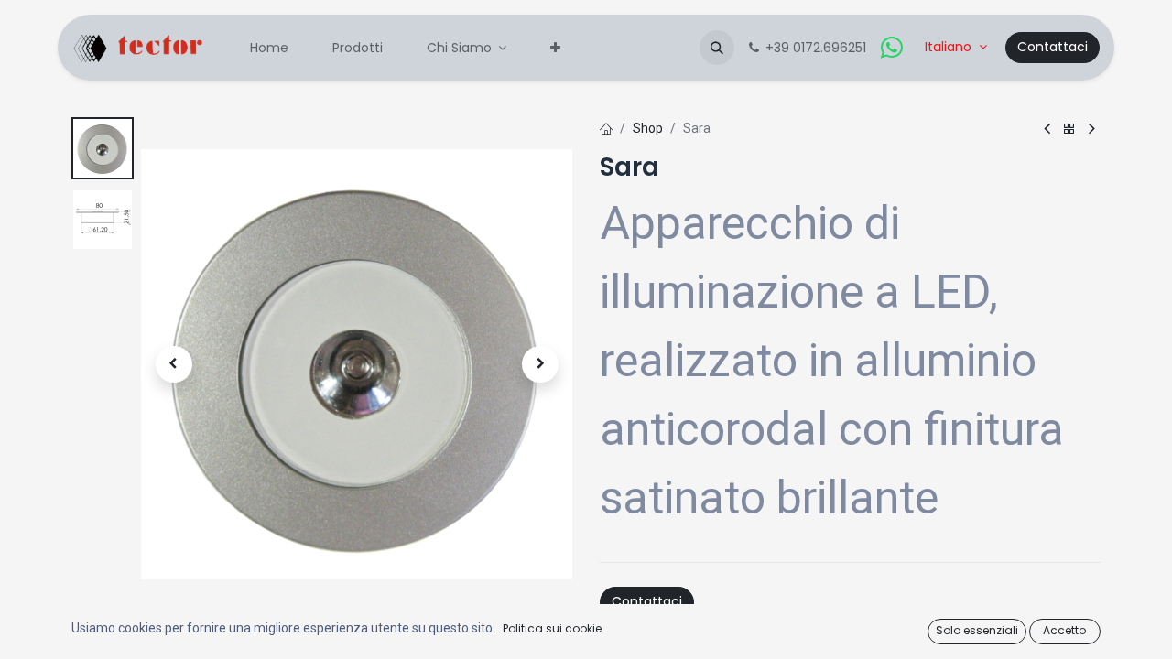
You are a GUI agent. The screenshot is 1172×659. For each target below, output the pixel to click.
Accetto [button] (1064, 630)
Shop (648, 128)
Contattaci (1052, 47)
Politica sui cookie (552, 628)
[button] (717, 47)
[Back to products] (1069, 129)
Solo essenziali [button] (977, 630)
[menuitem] (269, 48)
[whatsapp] (891, 47)
